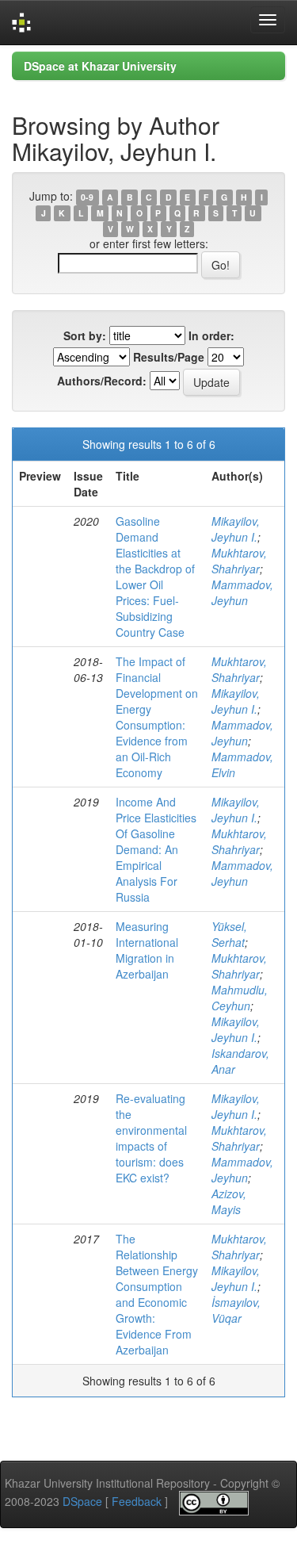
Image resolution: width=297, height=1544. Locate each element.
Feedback (137, 1501)
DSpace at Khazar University (100, 66)
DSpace (82, 1501)
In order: (211, 335)
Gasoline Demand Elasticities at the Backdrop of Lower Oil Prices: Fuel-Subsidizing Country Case (155, 576)
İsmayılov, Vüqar (236, 1310)
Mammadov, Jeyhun (242, 592)
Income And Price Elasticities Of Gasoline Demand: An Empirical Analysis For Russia (156, 849)
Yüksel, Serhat (229, 934)
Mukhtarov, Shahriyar (239, 561)
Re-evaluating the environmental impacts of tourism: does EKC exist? (151, 1138)
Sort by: (84, 335)
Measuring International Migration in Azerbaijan (147, 950)
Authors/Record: (102, 381)
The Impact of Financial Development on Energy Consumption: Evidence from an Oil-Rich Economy (157, 716)
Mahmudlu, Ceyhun (239, 997)
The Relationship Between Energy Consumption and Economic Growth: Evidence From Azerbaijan (157, 1294)
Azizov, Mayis (228, 1201)
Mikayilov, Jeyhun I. (235, 529)
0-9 (87, 197)
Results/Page (168, 357)
